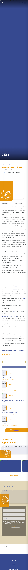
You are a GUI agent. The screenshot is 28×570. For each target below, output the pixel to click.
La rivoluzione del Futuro (7, 377)
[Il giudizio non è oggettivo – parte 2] (4, 408)
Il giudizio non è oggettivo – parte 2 (10, 412)
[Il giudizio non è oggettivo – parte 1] (4, 419)
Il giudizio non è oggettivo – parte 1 (10, 423)
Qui (3, 343)
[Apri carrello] (22, 3)
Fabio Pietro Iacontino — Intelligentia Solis (13, 350)
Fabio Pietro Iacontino (7, 169)
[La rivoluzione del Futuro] (4, 373)
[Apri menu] (25, 3)
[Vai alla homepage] (14, 561)
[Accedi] (20, 3)
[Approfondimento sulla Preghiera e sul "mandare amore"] (4, 396)
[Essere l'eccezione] (4, 384)
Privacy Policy (8, 523)
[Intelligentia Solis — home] (3, 3)
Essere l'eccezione (6, 389)
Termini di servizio (17, 532)
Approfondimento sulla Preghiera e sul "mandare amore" (13, 401)
